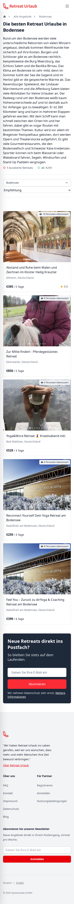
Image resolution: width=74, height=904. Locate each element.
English (20, 883)
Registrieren (45, 785)
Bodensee (45, 16)
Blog (6, 816)
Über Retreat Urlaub (16, 765)
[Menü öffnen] (67, 6)
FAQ (5, 785)
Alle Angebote (22, 16)
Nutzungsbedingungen (52, 801)
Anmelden (43, 793)
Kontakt (8, 793)
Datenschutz (11, 809)
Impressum (10, 801)
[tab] (26, 259)
